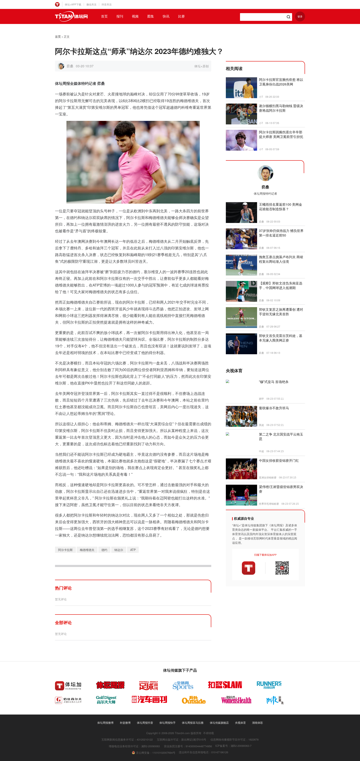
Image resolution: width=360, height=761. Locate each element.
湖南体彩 (257, 723)
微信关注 (91, 4)
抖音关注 (107, 4)
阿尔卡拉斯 (65, 550)
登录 (300, 16)
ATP (133, 550)
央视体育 (240, 723)
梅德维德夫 (87, 550)
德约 (104, 550)
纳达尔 (118, 550)
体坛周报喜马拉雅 (193, 723)
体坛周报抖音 (145, 723)
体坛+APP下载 (73, 4)
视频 (135, 16)
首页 (104, 16)
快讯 (166, 16)
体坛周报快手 (167, 723)
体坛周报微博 (105, 723)
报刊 (119, 16)
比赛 (181, 16)
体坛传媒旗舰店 (219, 723)
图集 (150, 16)
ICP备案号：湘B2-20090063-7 (233, 746)
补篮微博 (125, 723)
